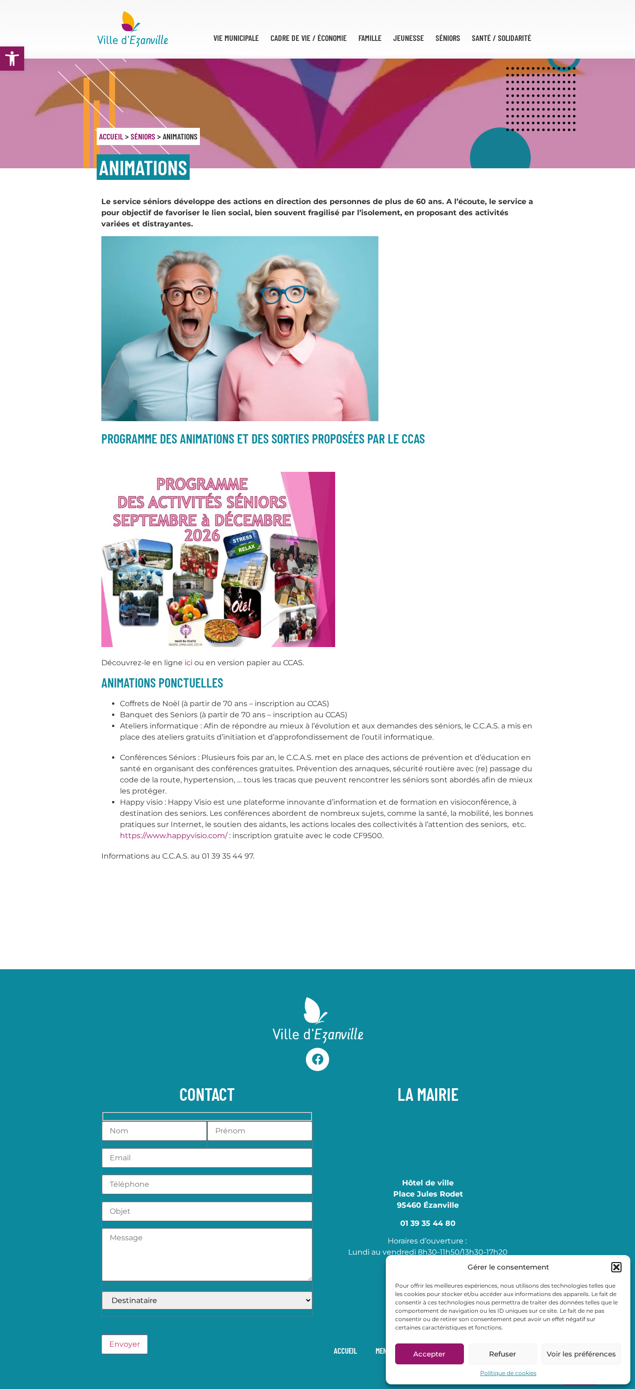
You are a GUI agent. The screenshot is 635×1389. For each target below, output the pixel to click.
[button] (12, 58)
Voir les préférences (581, 1353)
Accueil (111, 136)
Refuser (502, 1353)
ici (188, 662)
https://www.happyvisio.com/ (173, 835)
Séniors (143, 136)
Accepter (429, 1353)
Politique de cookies (508, 1372)
